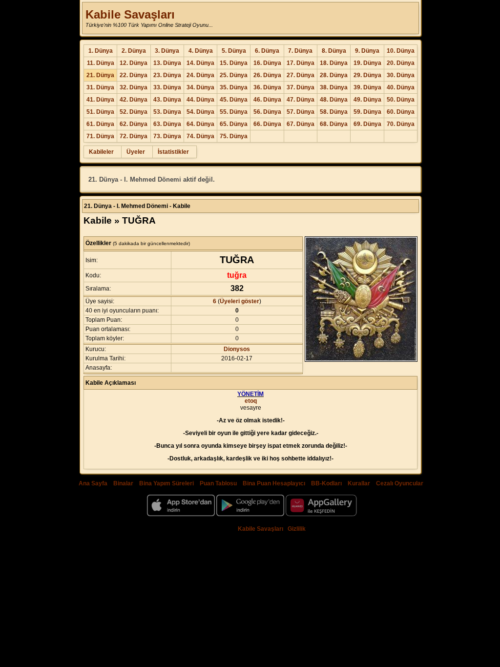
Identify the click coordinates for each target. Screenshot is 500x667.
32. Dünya (133, 87)
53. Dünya (167, 111)
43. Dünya (167, 99)
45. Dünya (234, 99)
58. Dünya (334, 111)
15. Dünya (234, 63)
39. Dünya (367, 87)
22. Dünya (133, 75)
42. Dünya (133, 99)
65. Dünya (234, 124)
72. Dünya (133, 136)
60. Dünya (401, 111)
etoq (251, 400)
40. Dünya (401, 87)
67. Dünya (300, 124)
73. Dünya (167, 136)
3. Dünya (167, 50)
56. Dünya (267, 111)
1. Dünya (100, 50)
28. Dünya (334, 75)
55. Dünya (234, 111)
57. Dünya (300, 111)
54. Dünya (200, 111)
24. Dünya (200, 75)
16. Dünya (267, 63)
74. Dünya (200, 136)
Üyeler (135, 151)
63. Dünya (167, 124)
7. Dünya (300, 50)
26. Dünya (267, 75)
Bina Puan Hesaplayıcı (274, 483)
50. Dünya (401, 99)
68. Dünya (334, 124)
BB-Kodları (326, 483)
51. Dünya (100, 111)
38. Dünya (334, 87)
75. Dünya (234, 136)
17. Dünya (300, 63)
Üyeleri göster (239, 301)
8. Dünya (334, 50)
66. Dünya (267, 124)
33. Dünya (167, 87)
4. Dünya (200, 50)
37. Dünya (300, 87)
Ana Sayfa (93, 483)
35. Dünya (234, 87)
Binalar (123, 483)
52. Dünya (133, 111)
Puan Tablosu (218, 483)
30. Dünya (401, 75)
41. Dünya (100, 99)
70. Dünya (401, 124)
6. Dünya (267, 50)
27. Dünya (300, 75)
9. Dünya (367, 50)
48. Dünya (334, 99)
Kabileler (101, 151)
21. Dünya (100, 75)
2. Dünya (134, 50)
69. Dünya (367, 124)
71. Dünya (100, 136)
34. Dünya (200, 87)
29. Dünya (367, 75)
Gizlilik (297, 528)
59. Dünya (367, 111)
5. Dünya (234, 50)
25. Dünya (234, 75)
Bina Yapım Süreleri (166, 483)
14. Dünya (200, 63)
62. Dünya (133, 124)
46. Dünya (267, 99)
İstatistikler (173, 151)
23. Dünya (167, 75)
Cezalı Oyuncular (399, 483)
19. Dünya (367, 63)
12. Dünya (133, 63)
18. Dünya (334, 63)
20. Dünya (401, 63)
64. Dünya (200, 124)
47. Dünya (300, 99)
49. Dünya (367, 99)
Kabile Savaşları (130, 14)
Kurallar (359, 483)
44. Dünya (200, 99)
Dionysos (237, 349)
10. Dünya (401, 50)
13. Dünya (167, 63)
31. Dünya (100, 87)
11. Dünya (100, 63)
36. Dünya (267, 87)
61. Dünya (100, 124)
